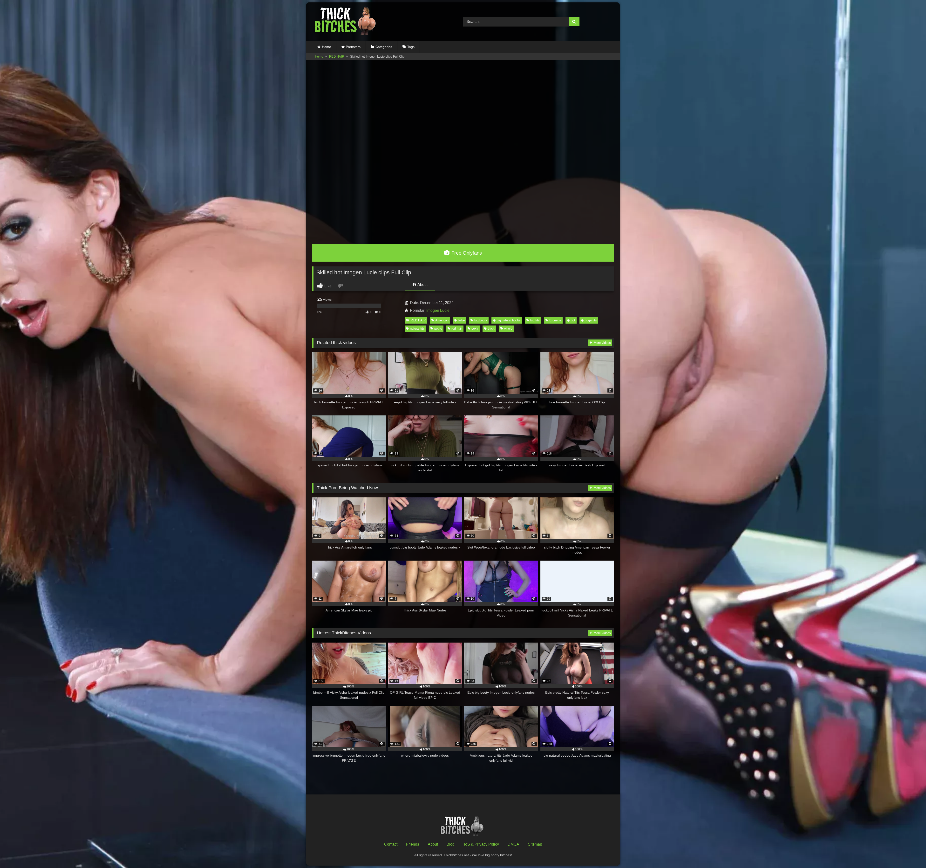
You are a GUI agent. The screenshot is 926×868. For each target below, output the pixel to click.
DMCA (513, 844)
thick (491, 328)
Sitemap (535, 844)
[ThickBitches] (346, 21)
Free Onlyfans (466, 253)
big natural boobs (509, 320)
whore (508, 328)
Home (326, 47)
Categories (383, 47)
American (442, 320)
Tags (411, 47)
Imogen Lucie (437, 310)
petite (438, 328)
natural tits (417, 328)
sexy (474, 328)
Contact (390, 844)
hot (573, 320)
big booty (480, 320)
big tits (535, 320)
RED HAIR (336, 56)
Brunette (555, 320)
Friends (412, 844)
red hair (456, 328)
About (422, 285)
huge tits (591, 320)
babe (461, 320)
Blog (451, 844)
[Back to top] (911, 853)
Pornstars (353, 47)
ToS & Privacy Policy (481, 844)
